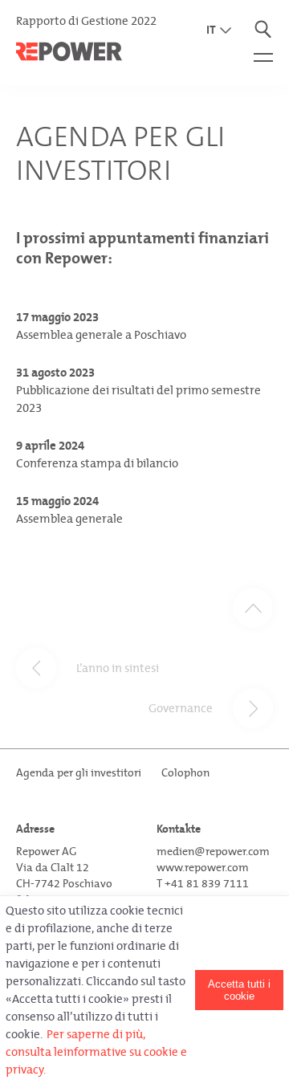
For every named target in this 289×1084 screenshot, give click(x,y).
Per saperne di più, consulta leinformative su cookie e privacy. (96, 1052)
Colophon (185, 772)
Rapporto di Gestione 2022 (86, 21)
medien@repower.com (213, 851)
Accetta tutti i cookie (239, 990)
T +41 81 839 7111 (203, 883)
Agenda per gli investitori (78, 772)
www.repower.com (203, 867)
